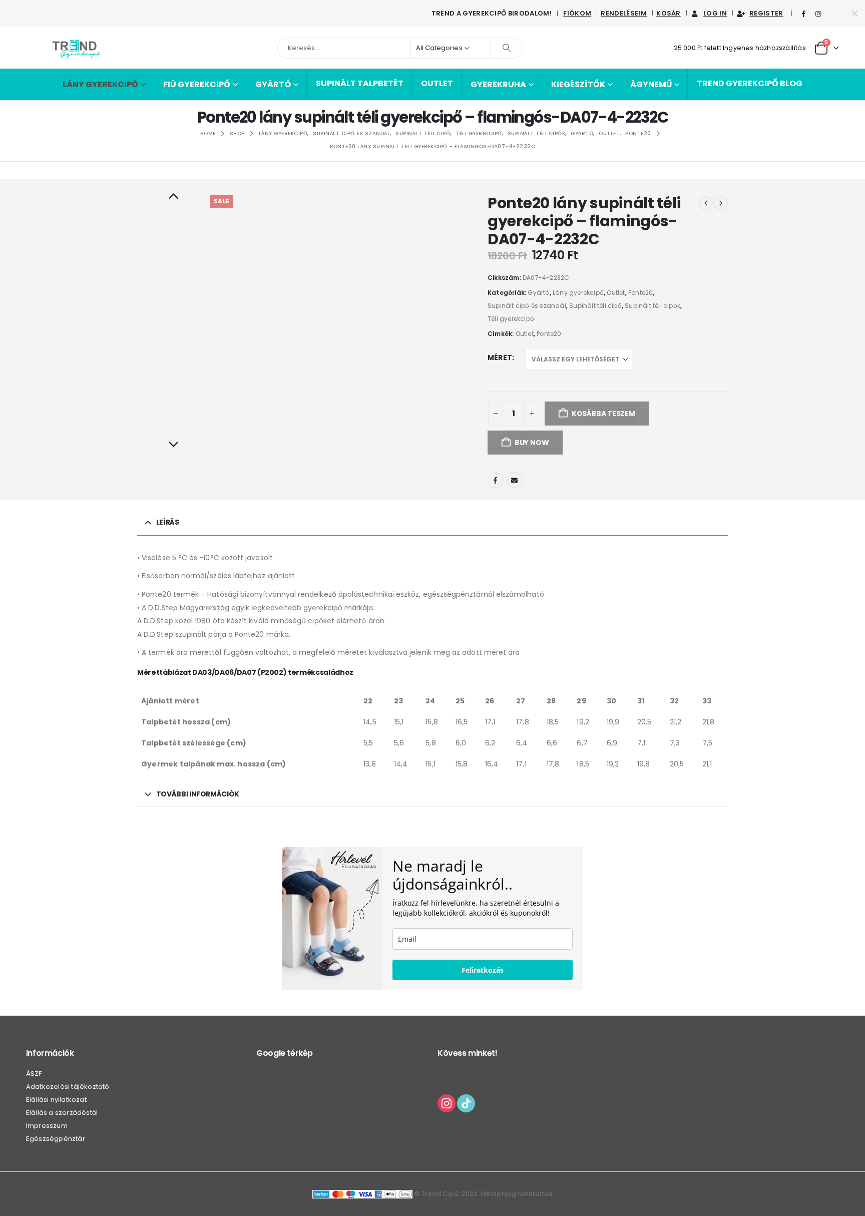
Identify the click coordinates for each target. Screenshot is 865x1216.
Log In (715, 13)
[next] (721, 203)
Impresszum (47, 1125)
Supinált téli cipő (595, 305)
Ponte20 (640, 292)
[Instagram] (818, 14)
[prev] (706, 203)
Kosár (668, 13)
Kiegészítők (578, 84)
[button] (211, 308)
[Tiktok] (832, 14)
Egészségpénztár (55, 1138)
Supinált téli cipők (652, 305)
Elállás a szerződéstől (62, 1112)
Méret (500, 357)
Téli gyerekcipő (511, 318)
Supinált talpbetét (359, 83)
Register (766, 13)
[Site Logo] (76, 48)
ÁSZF (34, 1073)
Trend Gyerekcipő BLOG (749, 83)
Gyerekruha (498, 84)
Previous (173, 196)
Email (515, 480)
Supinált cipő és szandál (527, 305)
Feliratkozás (483, 970)
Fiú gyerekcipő (196, 84)
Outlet (437, 83)
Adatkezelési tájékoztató (68, 1086)
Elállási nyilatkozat (56, 1099)
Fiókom (577, 13)
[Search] (506, 48)
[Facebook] (803, 14)
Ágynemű (651, 84)
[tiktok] (466, 1102)
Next (173, 445)
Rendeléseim (624, 13)
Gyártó (273, 84)
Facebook (496, 480)
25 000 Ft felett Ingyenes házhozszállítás (740, 48)
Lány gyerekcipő (100, 84)
